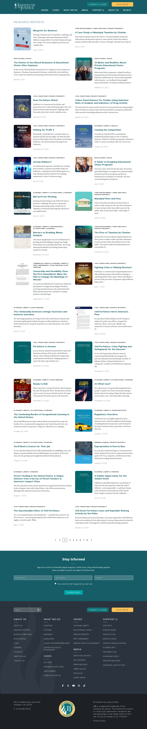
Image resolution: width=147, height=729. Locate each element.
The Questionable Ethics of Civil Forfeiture (37, 510)
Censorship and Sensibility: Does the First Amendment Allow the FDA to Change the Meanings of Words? (50, 275)
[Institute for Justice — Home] (24, 6)
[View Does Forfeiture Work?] (22, 106)
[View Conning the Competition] (83, 136)
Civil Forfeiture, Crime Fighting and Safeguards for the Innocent (113, 348)
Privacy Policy (99, 721)
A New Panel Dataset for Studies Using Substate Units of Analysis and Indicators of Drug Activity (101, 101)
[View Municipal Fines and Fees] (83, 201)
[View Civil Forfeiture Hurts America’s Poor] (83, 318)
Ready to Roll (40, 383)
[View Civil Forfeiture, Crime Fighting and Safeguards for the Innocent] (83, 352)
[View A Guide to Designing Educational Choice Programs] (83, 164)
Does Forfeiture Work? (45, 100)
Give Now (122, 4)
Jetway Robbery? (42, 161)
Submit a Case (98, 4)
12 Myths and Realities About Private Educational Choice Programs (110, 65)
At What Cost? (102, 383)
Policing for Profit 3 (43, 129)
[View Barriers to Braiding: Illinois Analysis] (22, 237)
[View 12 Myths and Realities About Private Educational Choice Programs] (83, 69)
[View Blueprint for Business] (22, 39)
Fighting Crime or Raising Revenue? (113, 267)
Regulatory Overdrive (106, 414)
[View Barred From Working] (22, 203)
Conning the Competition (107, 129)
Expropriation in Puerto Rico (109, 446)
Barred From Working (44, 196)
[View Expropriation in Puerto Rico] (83, 452)
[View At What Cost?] (83, 390)
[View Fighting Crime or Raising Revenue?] (83, 273)
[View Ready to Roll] (22, 391)
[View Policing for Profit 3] (22, 136)
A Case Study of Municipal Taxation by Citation (100, 32)
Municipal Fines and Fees (107, 198)
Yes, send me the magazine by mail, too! (74, 584)
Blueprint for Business (45, 30)
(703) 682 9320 (23, 709)
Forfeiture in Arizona (44, 346)
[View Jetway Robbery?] (22, 168)
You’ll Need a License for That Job (32, 446)
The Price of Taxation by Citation (112, 232)
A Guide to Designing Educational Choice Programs (112, 163)
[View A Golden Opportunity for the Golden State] (83, 482)
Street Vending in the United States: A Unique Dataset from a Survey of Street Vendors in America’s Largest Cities (39, 478)
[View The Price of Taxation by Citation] (83, 237)
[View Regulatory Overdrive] (83, 420)
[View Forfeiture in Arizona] (22, 352)
